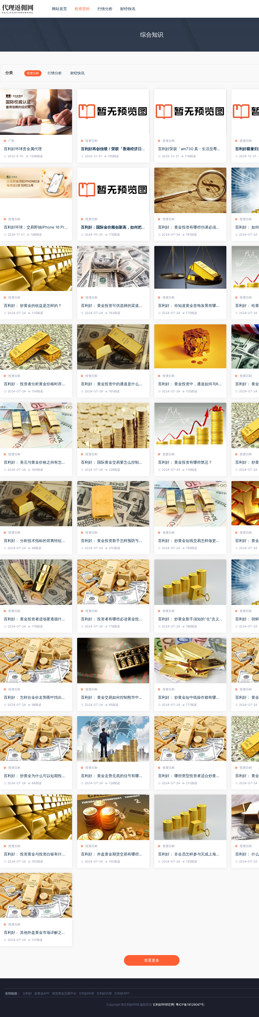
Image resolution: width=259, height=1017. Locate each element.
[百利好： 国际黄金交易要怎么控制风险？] (113, 425)
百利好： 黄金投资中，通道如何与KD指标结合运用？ (189, 384)
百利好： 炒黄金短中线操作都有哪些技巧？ (189, 697)
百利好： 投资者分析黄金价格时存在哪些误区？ (35, 384)
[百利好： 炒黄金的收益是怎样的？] (36, 268)
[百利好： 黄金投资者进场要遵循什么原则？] (36, 582)
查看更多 (151, 960)
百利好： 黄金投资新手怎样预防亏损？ (110, 540)
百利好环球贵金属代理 (23, 148)
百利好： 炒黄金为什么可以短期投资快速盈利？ (35, 775)
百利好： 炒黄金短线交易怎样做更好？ (187, 540)
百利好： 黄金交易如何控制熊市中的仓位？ (112, 697)
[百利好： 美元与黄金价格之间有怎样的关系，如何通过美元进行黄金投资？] (36, 425)
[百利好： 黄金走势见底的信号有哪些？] (113, 739)
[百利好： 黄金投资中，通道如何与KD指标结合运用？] (190, 347)
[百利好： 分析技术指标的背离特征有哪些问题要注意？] (36, 504)
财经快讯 (127, 8)
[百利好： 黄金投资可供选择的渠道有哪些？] (113, 268)
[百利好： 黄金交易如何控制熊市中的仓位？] (113, 660)
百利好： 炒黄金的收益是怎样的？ (33, 305)
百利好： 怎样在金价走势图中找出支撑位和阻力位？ (35, 697)
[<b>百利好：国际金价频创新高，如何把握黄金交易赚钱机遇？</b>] (113, 190)
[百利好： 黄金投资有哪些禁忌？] (190, 425)
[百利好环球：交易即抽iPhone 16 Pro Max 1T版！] (36, 190)
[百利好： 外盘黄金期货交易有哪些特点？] (113, 817)
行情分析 (105, 8)
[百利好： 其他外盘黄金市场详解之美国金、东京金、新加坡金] (36, 895)
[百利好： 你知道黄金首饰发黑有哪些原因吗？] (190, 268)
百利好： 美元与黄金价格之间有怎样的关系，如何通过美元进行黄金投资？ (36, 462)
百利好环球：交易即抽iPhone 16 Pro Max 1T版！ (35, 227)
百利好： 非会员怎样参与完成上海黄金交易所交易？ (189, 854)
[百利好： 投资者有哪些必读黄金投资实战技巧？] (113, 582)
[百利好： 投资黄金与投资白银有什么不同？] (36, 817)
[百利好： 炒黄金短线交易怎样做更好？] (190, 504)
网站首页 (59, 8)
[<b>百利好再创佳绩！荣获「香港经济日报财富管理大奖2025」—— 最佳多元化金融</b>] (113, 112)
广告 (11, 141)
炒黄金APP (42, 993)
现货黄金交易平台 (64, 993)
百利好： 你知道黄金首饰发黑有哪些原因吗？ (189, 305)
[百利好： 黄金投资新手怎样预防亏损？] (113, 504)
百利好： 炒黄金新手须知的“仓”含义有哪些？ (188, 619)
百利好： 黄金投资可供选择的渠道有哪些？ (112, 305)
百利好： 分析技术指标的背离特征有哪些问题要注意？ (35, 540)
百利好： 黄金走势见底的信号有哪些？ (110, 775)
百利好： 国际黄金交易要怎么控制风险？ (112, 462)
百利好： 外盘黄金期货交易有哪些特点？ (112, 854)
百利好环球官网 (163, 1004)
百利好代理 (104, 993)
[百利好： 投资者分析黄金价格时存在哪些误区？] (36, 347)
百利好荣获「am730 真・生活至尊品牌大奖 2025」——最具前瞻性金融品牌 (189, 148)
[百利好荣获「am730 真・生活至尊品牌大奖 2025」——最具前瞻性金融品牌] (190, 112)
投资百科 (82, 8)
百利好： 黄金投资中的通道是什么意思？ (112, 384)
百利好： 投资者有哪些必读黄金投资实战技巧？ (112, 619)
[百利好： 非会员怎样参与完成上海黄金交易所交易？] (190, 817)
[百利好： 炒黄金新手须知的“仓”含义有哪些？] (190, 582)
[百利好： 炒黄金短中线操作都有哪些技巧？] (190, 660)
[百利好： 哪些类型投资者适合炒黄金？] (190, 739)
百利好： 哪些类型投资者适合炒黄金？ (187, 775)
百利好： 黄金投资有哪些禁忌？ (185, 462)
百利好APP (122, 993)
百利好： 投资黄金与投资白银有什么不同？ (35, 854)
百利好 (27, 993)
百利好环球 (86, 993)
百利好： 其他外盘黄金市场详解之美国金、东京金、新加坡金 (35, 932)
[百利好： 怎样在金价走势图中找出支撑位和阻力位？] (36, 660)
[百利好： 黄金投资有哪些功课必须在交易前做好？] (190, 190)
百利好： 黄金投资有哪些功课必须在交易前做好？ (189, 227)
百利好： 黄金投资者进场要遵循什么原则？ (35, 619)
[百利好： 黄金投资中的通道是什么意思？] (113, 347)
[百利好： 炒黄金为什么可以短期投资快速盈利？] (36, 739)
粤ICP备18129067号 (190, 1004)
